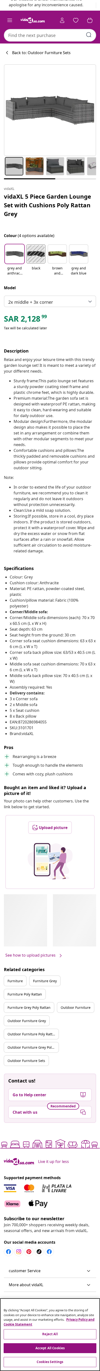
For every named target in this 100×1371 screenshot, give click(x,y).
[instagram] (18, 1251)
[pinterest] (28, 1251)
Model (10, 287)
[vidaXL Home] (33, 20)
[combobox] (50, 35)
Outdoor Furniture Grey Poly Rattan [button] (33, 1047)
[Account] (62, 20)
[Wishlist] (75, 20)
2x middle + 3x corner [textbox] (30, 302)
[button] (14, 260)
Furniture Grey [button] (45, 981)
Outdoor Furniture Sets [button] (26, 1060)
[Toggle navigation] (10, 20)
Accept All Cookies (50, 1348)
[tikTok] (39, 1251)
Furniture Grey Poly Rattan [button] (29, 1007)
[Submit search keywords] (89, 35)
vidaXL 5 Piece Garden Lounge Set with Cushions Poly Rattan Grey (47, 205)
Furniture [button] (15, 981)
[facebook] (8, 1251)
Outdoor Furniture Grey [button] (27, 1020)
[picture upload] (50, 861)
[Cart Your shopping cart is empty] (90, 20)
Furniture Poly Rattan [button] (25, 994)
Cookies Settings (50, 1362)
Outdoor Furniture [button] (76, 1007)
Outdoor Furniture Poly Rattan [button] (32, 1034)
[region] (50, 1334)
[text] (26, 320)
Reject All (50, 1334)
